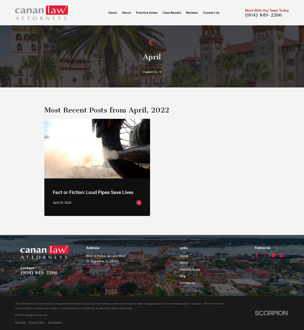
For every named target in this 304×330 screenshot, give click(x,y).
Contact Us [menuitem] (211, 13)
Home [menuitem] (112, 13)
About (184, 263)
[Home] (41, 12)
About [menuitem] (126, 13)
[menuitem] (20, 322)
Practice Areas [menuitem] (146, 13)
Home (184, 256)
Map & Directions (98, 267)
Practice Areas (190, 269)
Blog (183, 276)
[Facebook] (257, 255)
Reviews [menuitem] (192, 13)
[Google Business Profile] (282, 255)
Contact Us (187, 283)
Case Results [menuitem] (172, 13)
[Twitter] (265, 255)
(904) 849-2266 (263, 15)
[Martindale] (273, 255)
